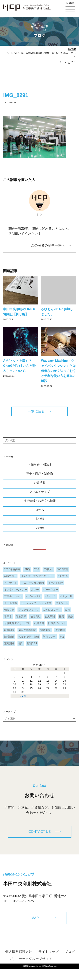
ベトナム (51, 596)
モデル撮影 (10, 603)
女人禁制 (50, 616)
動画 (67, 609)
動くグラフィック (29, 609)
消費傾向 (45, 630)
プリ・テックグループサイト (30, 959)
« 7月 (23, 696)
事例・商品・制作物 (39, 473)
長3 (21, 643)
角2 (62, 636)
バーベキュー (50, 589)
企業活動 (40, 482)
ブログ (70, 951)
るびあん (63, 576)
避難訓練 (9, 643)
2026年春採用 (12, 569)
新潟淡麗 (39, 623)
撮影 (70, 616)
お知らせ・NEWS (39, 464)
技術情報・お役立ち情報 (39, 500)
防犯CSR (32, 643)
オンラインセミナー (15, 589)
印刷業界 (21, 616)
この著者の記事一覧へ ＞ (51, 245)
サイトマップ (48, 951)
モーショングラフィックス (36, 603)
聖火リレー (49, 636)
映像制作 (9, 630)
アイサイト (10, 582)
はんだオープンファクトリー (37, 576)
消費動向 (60, 630)
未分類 (39, 519)
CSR (36, 569)
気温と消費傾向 (27, 630)
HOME (72, 49)
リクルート (62, 603)
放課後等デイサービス (16, 623)
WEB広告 (63, 569)
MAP (35, 918)
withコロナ (10, 576)
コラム (39, 509)
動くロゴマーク (52, 609)
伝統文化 (9, 609)
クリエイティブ (39, 491)
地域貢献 (35, 616)
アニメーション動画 (32, 582)
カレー (35, 589)
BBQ (27, 569)
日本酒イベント (57, 623)
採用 (61, 616)
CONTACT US (39, 831)
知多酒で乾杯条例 (29, 636)
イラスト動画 (55, 582)
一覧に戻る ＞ (39, 411)
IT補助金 (48, 569)
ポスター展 (66, 596)
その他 (39, 528)
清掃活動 (9, 636)
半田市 (8, 616)
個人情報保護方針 (18, 951)
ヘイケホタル (33, 596)
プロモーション (13, 596)
